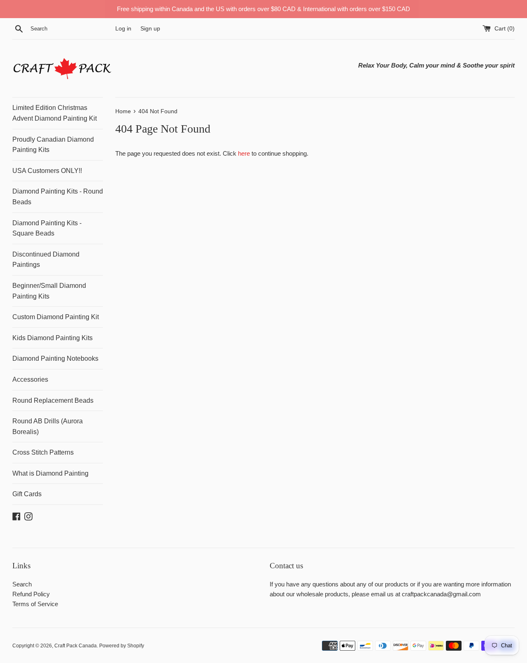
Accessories (30, 379)
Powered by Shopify (121, 646)
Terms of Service (35, 603)
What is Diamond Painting (50, 473)
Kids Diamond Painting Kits (52, 337)
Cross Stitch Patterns (43, 452)
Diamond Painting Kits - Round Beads (57, 196)
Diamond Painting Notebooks (55, 358)
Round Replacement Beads (52, 400)
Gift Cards (27, 493)
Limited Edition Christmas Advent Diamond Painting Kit (54, 113)
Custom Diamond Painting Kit (55, 316)
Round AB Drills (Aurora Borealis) (47, 426)
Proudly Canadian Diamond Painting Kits (53, 145)
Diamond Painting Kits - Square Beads (47, 228)
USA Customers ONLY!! (47, 170)
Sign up (150, 29)
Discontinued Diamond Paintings (45, 259)
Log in (123, 29)
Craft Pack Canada (75, 646)
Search (22, 584)
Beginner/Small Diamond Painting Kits (49, 291)
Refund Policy (31, 594)
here (244, 153)
